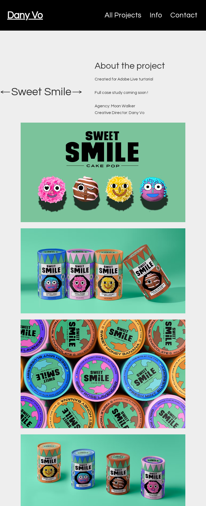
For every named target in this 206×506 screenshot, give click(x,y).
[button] (183, 15)
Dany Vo (25, 15)
